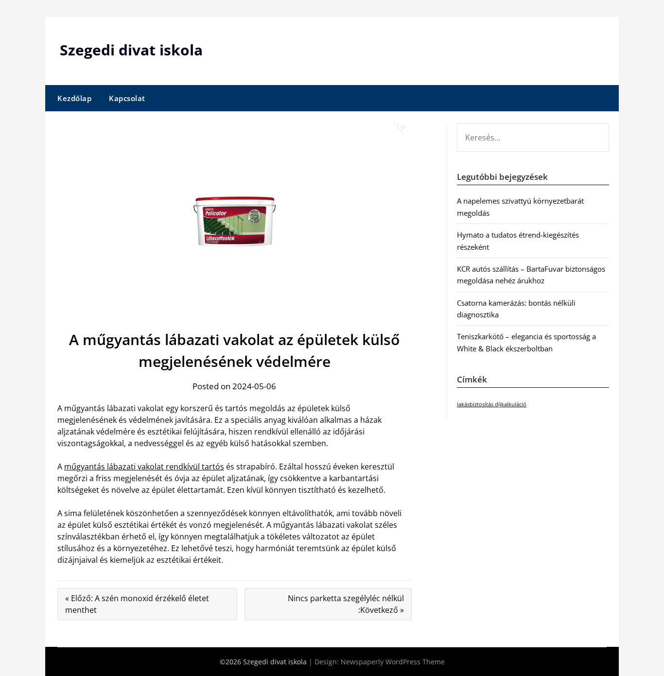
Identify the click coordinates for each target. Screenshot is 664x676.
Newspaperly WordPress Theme (393, 661)
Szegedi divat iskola (131, 50)
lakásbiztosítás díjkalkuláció (491, 404)
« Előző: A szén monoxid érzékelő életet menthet (137, 604)
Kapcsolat (127, 98)
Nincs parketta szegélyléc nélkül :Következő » (346, 604)
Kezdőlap (74, 98)
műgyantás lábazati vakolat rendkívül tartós (144, 466)
